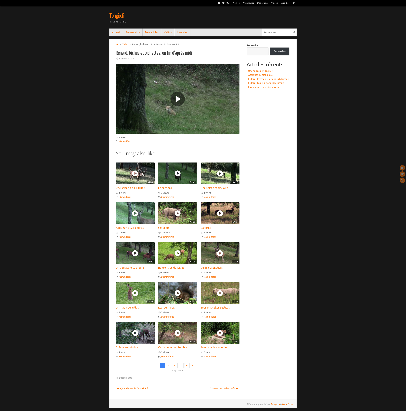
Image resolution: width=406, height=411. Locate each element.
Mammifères (125, 141)
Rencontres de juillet (171, 267)
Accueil (236, 3)
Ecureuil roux (166, 307)
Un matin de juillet (127, 307)
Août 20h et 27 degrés (130, 227)
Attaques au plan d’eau (260, 74)
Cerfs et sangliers (212, 267)
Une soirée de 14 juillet (130, 188)
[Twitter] (223, 3)
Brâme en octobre (127, 347)
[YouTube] (219, 3)
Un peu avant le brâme (130, 267)
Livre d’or (285, 3)
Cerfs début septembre (172, 347)
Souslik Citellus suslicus (215, 307)
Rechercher (253, 45)
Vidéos (274, 3)
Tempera (275, 404)
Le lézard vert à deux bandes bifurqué (268, 79)
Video (125, 44)
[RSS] (228, 3)
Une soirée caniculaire (214, 188)
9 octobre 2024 (126, 58)
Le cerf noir (165, 188)
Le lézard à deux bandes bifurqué (266, 83)
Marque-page (125, 378)
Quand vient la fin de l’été (134, 388)
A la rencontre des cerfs (223, 388)
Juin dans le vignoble (214, 347)
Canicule (206, 227)
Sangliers (164, 227)
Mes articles (262, 3)
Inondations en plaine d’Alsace (264, 87)
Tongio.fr (117, 16)
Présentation (248, 3)
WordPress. (287, 404)
